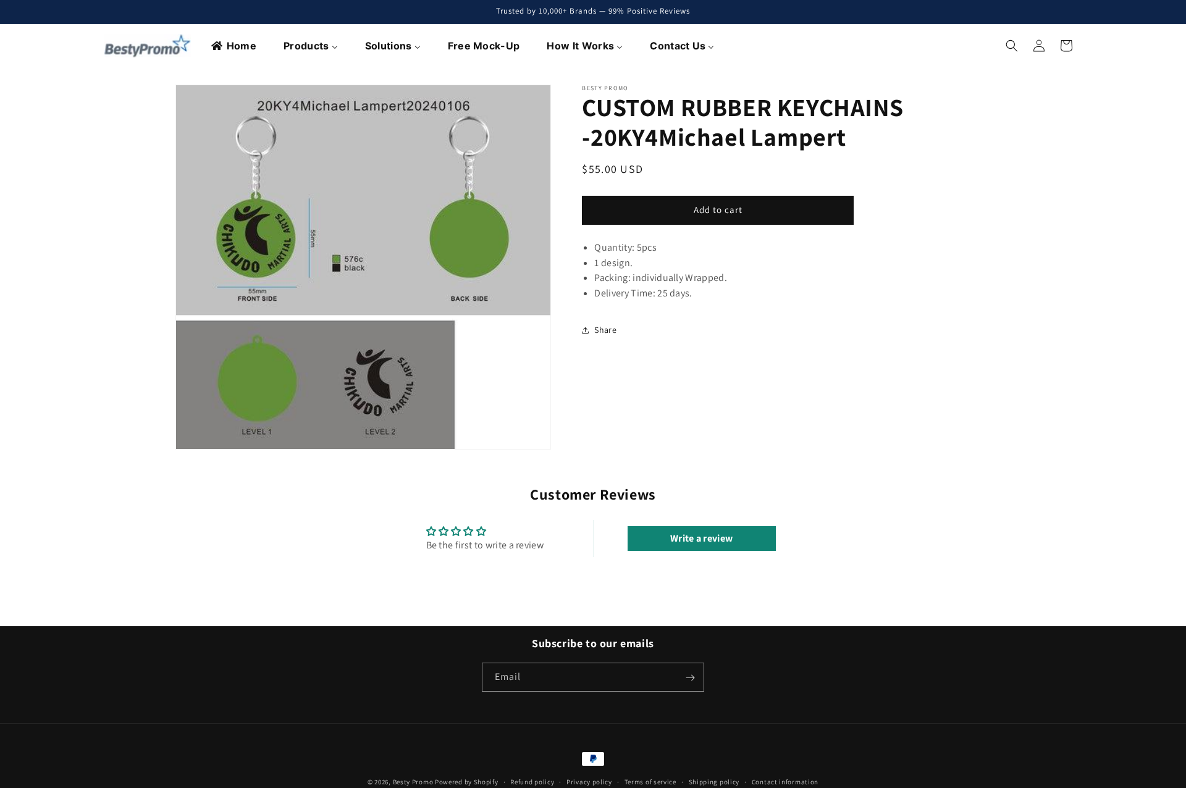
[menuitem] (234, 46)
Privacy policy (589, 781)
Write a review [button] (701, 538)
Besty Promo (413, 782)
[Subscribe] (690, 677)
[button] (1011, 45)
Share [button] (605, 329)
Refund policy (532, 781)
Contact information (785, 781)
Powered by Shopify (466, 782)
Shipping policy (714, 781)
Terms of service (650, 781)
